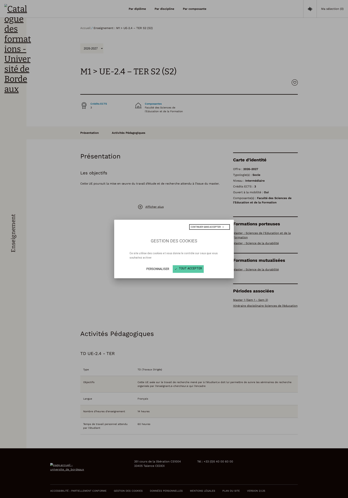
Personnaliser (157, 269)
